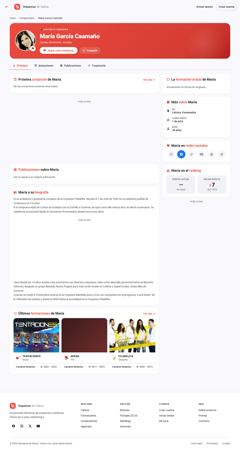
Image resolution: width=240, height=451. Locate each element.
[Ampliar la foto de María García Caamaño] (25, 40)
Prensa (203, 415)
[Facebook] (181, 154)
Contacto (204, 421)
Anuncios (125, 426)
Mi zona (163, 421)
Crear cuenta (226, 6)
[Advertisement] (84, 130)
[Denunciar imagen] (33, 48)
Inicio (13, 18)
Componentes (27, 18)
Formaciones (88, 415)
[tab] (20, 66)
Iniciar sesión (204, 6)
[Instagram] (22, 426)
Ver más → (149, 80)
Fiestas (85, 410)
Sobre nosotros (207, 410)
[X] (30, 426)
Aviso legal (196, 443)
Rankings (125, 421)
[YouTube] (38, 426)
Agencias (86, 426)
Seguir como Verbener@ (61, 50)
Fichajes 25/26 (128, 415)
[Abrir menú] (6, 6)
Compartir (92, 50)
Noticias (125, 410)
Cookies (226, 443)
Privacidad (212, 443)
